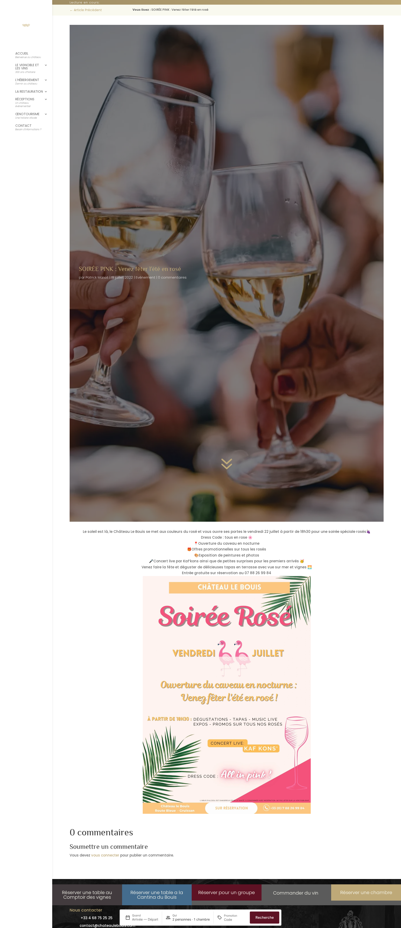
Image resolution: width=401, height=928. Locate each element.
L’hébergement (27, 81)
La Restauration (29, 92)
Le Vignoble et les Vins (27, 68)
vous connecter (105, 855)
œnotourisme (27, 116)
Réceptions (24, 103)
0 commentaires (172, 277)
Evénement (145, 277)
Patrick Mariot (97, 277)
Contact (28, 127)
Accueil (28, 55)
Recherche (264, 917)
